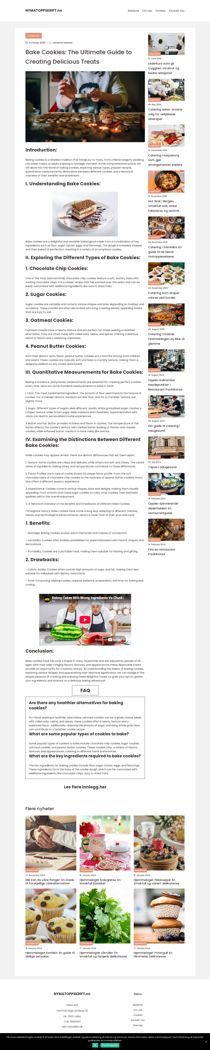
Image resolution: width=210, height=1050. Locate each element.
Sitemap (138, 1025)
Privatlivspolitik (110, 1045)
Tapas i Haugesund (162, 467)
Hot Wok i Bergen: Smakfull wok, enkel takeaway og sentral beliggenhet (163, 206)
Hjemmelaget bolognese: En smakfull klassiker (100, 881)
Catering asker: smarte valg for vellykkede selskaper (165, 114)
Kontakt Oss (177, 11)
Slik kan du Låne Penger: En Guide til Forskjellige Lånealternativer (49, 881)
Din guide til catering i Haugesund (164, 428)
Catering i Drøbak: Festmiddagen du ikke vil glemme (166, 339)
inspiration (154, 53)
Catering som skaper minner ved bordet (163, 295)
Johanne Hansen (62, 43)
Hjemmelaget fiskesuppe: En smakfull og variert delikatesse (156, 881)
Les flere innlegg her (85, 787)
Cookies (160, 11)
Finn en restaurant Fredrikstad (161, 551)
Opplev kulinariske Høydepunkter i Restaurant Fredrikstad (165, 384)
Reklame (133, 11)
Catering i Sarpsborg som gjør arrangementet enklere (165, 160)
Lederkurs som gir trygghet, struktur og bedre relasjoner (163, 68)
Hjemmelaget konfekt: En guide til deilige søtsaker (50, 954)
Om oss (147, 11)
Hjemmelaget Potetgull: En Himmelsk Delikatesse (153, 954)
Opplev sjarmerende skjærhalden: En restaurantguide (163, 508)
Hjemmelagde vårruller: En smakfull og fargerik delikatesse (103, 954)
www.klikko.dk (75, 1026)
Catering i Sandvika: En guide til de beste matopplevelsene (165, 252)
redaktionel (33, 35)
